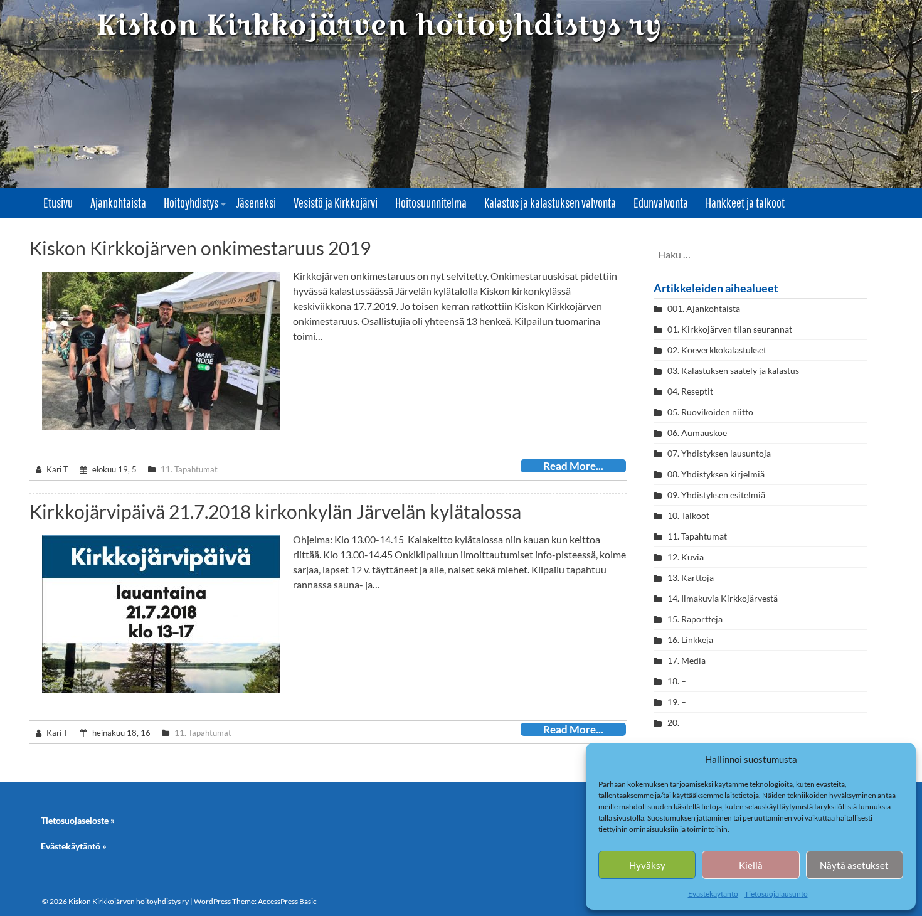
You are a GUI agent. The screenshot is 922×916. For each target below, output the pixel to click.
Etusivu (58, 202)
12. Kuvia (685, 556)
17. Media (686, 660)
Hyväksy (647, 865)
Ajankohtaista (118, 202)
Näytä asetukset (854, 865)
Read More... (573, 465)
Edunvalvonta (660, 202)
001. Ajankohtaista (703, 308)
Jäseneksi (256, 202)
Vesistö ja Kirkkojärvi (336, 202)
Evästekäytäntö (713, 893)
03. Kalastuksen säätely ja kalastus (733, 370)
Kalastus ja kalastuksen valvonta (550, 202)
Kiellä (751, 865)
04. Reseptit (690, 391)
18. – (676, 681)
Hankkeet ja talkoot (745, 202)
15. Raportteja (695, 619)
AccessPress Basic (287, 901)
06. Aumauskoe (697, 432)
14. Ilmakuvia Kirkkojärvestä (722, 598)
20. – (677, 722)
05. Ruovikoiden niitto (710, 412)
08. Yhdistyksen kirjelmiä (716, 474)
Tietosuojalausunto (776, 893)
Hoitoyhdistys (191, 202)
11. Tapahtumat (189, 469)
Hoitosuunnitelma (431, 202)
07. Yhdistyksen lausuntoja (719, 453)
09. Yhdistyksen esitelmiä (716, 494)
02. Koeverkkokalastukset (716, 349)
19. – (676, 701)
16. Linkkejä (690, 639)
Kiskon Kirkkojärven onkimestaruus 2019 (200, 248)
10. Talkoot (688, 515)
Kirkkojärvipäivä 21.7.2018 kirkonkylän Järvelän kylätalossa (275, 511)
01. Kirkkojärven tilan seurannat (729, 329)
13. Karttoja (690, 577)
